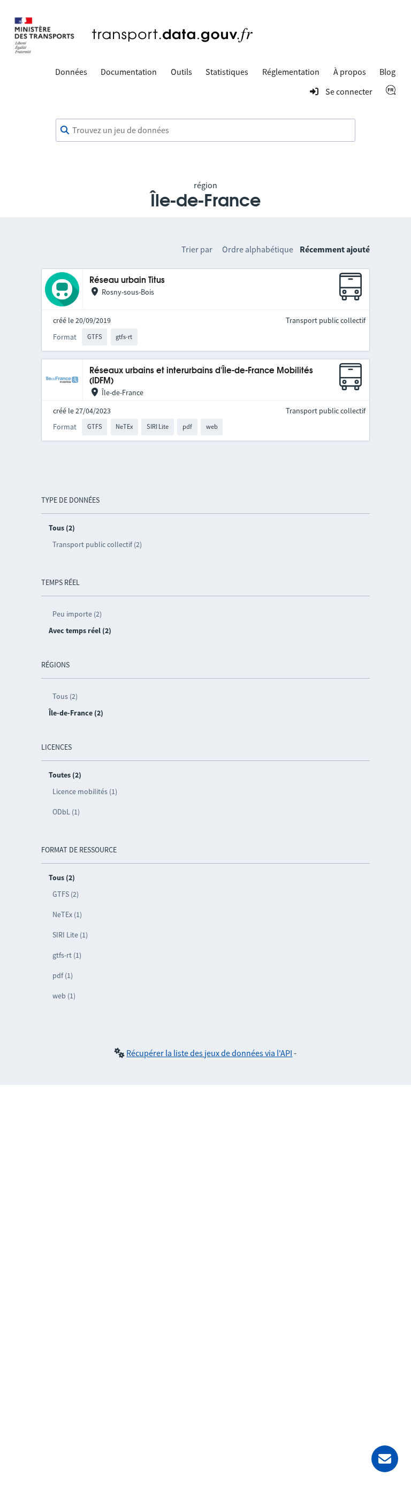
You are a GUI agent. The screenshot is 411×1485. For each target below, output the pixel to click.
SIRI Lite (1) (70, 935)
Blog (387, 71)
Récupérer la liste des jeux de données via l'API (209, 1053)
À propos (349, 71)
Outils (181, 71)
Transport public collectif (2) (97, 544)
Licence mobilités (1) (84, 791)
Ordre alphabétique (257, 249)
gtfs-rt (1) (66, 955)
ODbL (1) (66, 812)
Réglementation (290, 71)
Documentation (129, 71)
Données (71, 71)
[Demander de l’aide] (384, 1458)
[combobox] (205, 130)
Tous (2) (65, 696)
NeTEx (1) (67, 914)
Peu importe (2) (77, 614)
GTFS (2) (65, 894)
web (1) (63, 996)
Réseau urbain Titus (127, 280)
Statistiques (227, 71)
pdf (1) (62, 975)
